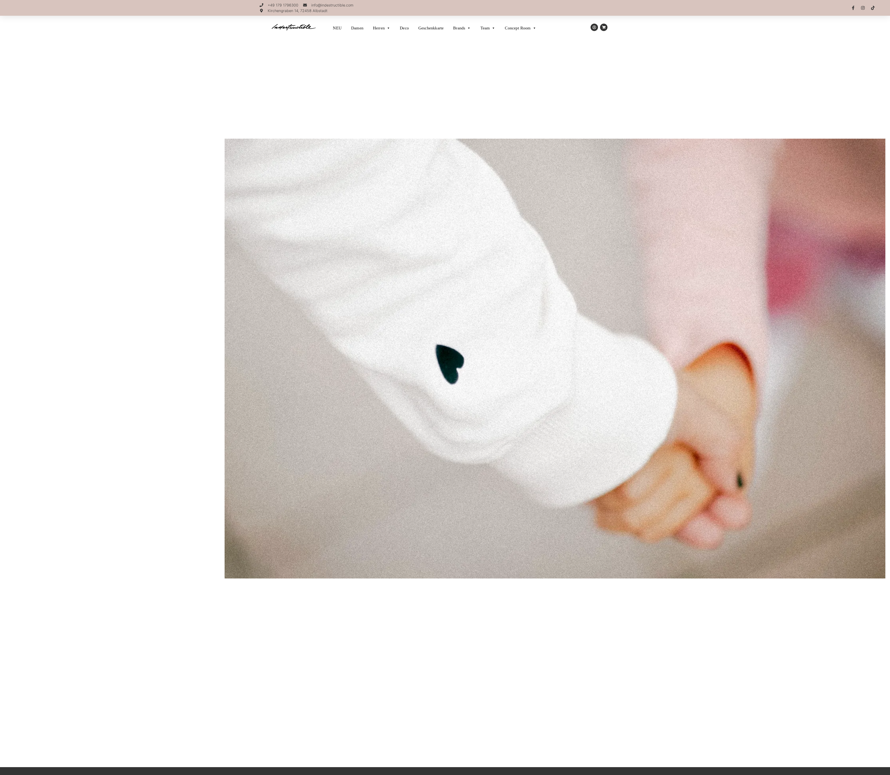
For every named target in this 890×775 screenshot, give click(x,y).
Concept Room (518, 28)
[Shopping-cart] (603, 27)
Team (485, 28)
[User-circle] (594, 27)
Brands (459, 28)
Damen (357, 28)
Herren (379, 28)
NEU (337, 28)
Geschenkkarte (431, 28)
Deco (404, 28)
